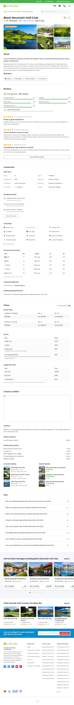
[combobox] (55, 11)
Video (9, 79)
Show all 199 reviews (37, 157)
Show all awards (11, 216)
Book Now (64, 701)
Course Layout (30, 79)
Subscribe (64, 633)
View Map (18, 79)
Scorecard (42, 79)
